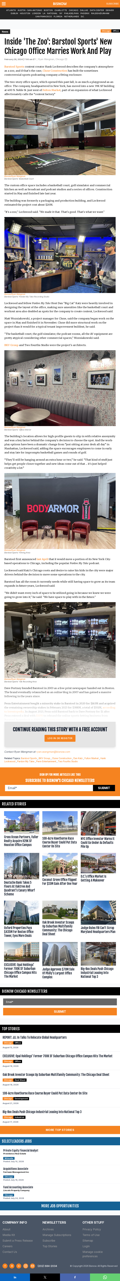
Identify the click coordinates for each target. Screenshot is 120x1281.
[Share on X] (45, 1277)
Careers (7, 1246)
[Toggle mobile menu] (4, 4)
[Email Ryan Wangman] (66, 59)
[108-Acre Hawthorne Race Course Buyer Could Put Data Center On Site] (60, 830)
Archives (48, 1229)
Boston (48, 10)
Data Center (97, 10)
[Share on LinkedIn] (15, 1277)
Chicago (73, 10)
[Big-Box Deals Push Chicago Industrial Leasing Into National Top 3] (98, 961)
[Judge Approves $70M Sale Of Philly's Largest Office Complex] (60, 961)
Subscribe (112, 3)
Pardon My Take (25, 761)
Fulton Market (51, 90)
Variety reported (56, 719)
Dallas (84, 10)
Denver (110, 10)
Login (86, 1246)
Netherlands (71, 16)
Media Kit (8, 1235)
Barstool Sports (14, 66)
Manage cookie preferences (92, 1254)
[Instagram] (25, 1265)
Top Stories (49, 1246)
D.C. (83, 16)
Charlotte (61, 10)
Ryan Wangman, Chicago (51, 59)
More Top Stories (60, 1130)
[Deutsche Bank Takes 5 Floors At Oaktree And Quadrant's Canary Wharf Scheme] (21, 875)
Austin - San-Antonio (30, 10)
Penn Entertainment (46, 761)
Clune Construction (55, 70)
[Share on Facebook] (75, 1277)
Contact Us (9, 1251)
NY (61, 13)
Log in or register (60, 738)
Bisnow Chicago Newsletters (24, 991)
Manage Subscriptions (56, 1235)
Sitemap (87, 1240)
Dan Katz (78, 758)
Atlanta (11, 10)
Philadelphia (71, 13)
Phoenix (84, 13)
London (36, 13)
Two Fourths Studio (68, 761)
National (52, 13)
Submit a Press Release (17, 1240)
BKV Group (11, 345)
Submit (104, 788)
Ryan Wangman (23, 751)
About (6, 1229)
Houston (25, 13)
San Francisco (43, 16)
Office (116, 31)
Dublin (14, 13)
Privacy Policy (91, 1229)
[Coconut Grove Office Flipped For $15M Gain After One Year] (60, 875)
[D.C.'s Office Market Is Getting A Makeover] (98, 875)
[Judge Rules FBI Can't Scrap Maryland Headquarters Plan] (98, 919)
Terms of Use (91, 1235)
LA (44, 13)
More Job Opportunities (60, 1206)
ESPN (39, 715)
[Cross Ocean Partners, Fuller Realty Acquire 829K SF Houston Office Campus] (21, 830)
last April (42, 559)
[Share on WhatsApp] (105, 1277)
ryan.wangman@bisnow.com (53, 751)
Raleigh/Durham (100, 13)
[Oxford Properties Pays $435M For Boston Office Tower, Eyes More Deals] (21, 919)
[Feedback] (32, 1265)
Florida (58, 16)
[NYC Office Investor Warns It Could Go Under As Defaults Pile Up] (98, 830)
